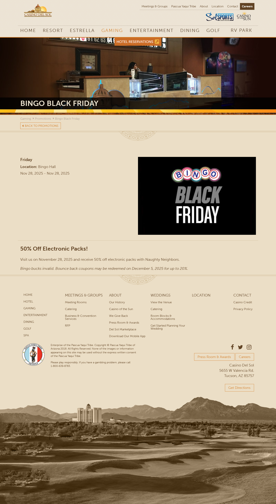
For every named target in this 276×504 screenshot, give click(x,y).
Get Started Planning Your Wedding (168, 327)
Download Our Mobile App (127, 336)
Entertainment (152, 30)
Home (28, 30)
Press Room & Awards (124, 322)
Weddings (160, 295)
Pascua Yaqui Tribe (183, 6)
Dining (190, 30)
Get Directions (239, 388)
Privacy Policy (243, 309)
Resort (53, 30)
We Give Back (118, 316)
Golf (213, 30)
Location (217, 6)
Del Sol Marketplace (122, 329)
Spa (26, 335)
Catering (71, 309)
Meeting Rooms (76, 302)
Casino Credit (242, 302)
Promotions (43, 118)
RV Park (241, 30)
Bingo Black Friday (67, 118)
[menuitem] (241, 30)
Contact (232, 6)
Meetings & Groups (154, 6)
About (204, 6)
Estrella (82, 30)
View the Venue (161, 302)
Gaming (112, 30)
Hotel (28, 301)
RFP (67, 325)
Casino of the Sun (121, 309)
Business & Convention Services (80, 317)
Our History (117, 302)
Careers (247, 6)
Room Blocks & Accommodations (163, 317)
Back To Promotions (41, 126)
